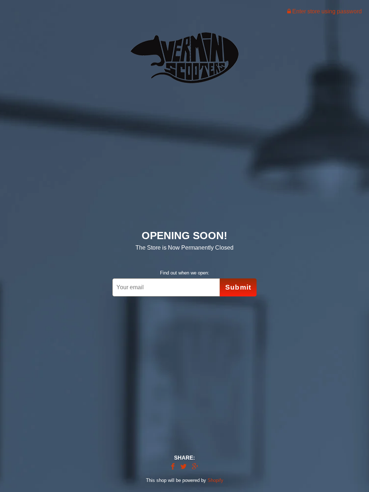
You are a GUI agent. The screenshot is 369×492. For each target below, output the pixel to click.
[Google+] (195, 467)
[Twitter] (183, 467)
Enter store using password (326, 11)
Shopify (215, 480)
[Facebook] (173, 467)
